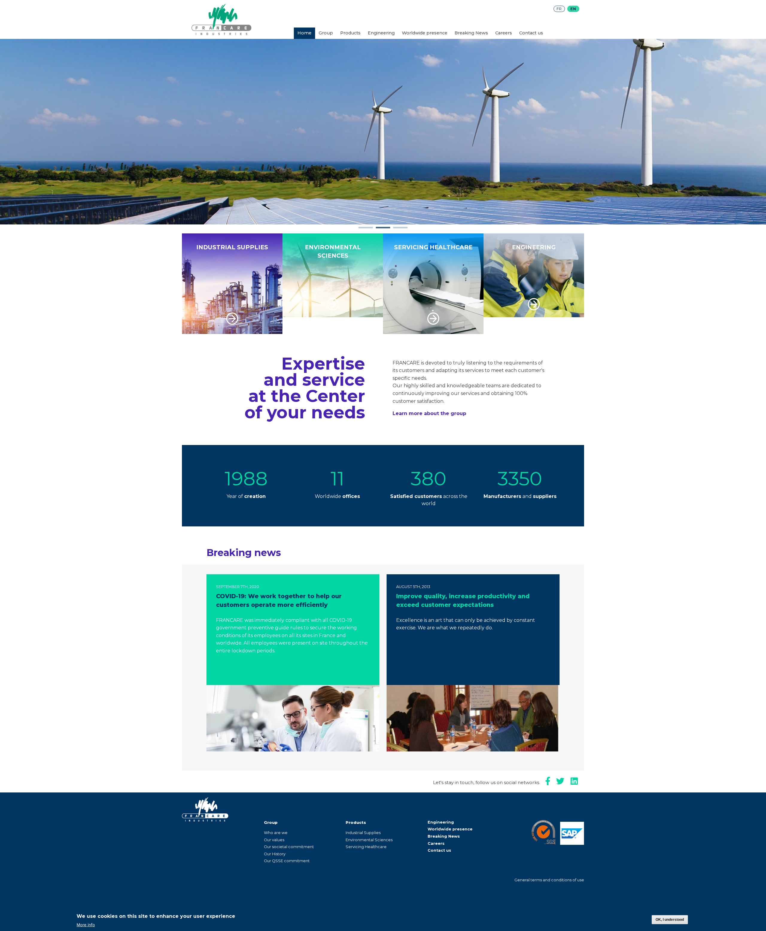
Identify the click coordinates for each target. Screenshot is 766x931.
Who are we (276, 832)
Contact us (531, 33)
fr (559, 9)
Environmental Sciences (369, 840)
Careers (503, 33)
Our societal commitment (289, 847)
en (573, 9)
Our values (274, 840)
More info (86, 924)
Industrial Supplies (363, 832)
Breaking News (471, 33)
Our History (274, 854)
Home (304, 33)
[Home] (221, 33)
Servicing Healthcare (366, 847)
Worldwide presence (424, 33)
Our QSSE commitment (287, 861)
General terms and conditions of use (549, 880)
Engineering (381, 33)
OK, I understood (670, 920)
